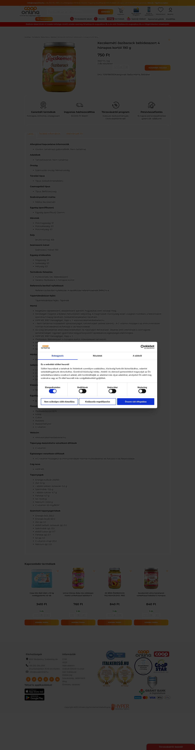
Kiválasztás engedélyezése (97, 402)
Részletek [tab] (97, 355)
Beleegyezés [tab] (58, 355)
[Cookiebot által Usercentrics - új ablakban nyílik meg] (142, 347)
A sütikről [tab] (137, 355)
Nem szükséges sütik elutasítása (59, 402)
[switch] (82, 391)
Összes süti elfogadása (135, 402)
